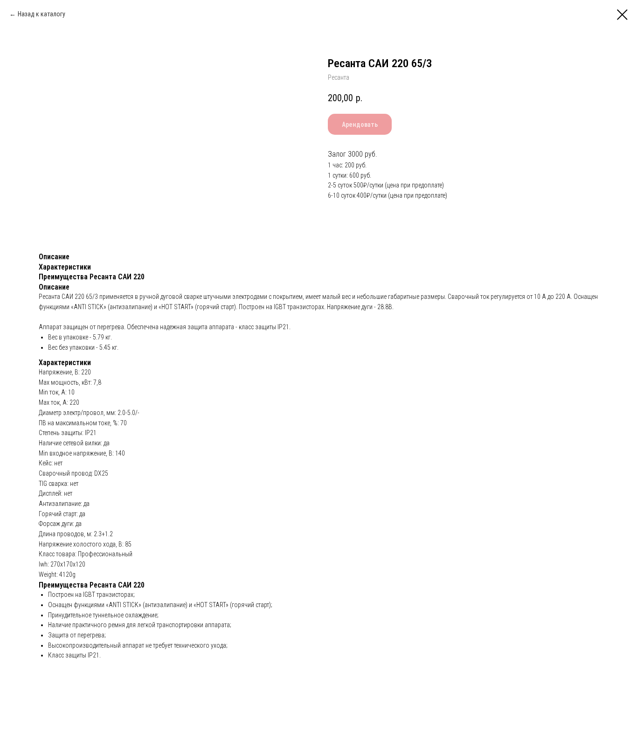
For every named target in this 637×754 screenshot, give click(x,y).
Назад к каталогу (41, 14)
